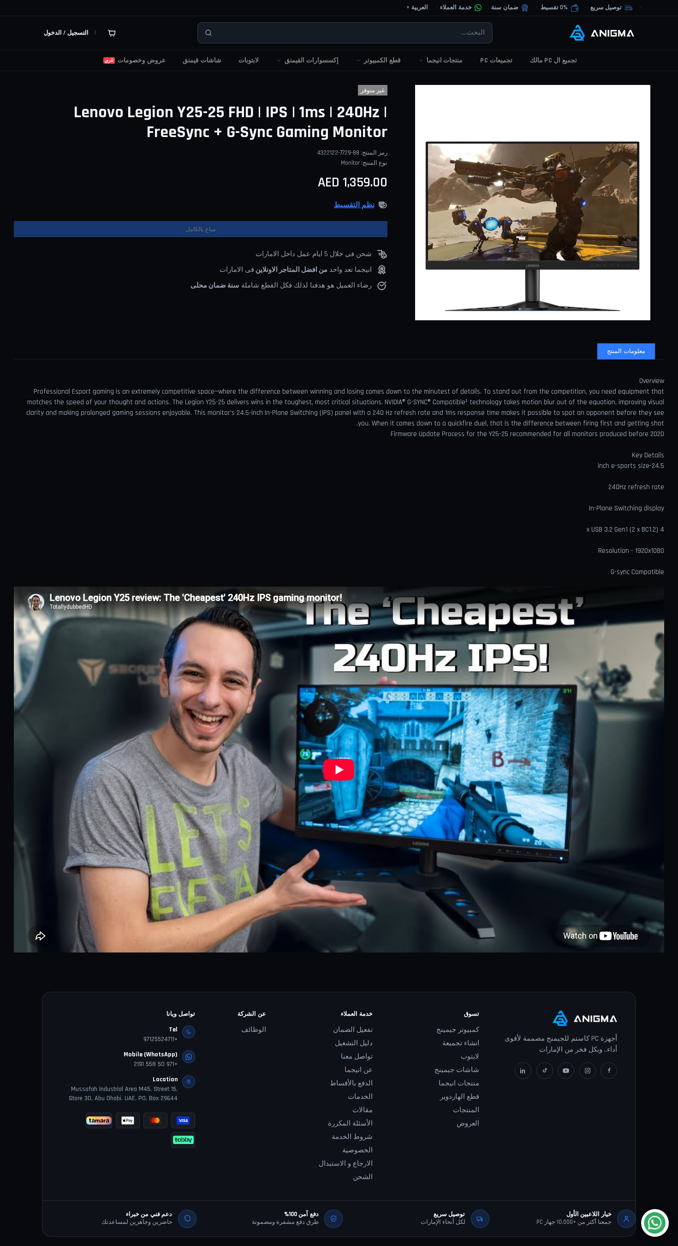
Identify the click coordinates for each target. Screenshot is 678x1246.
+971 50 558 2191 (156, 1064)
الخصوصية (357, 1150)
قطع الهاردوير (459, 1096)
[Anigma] (602, 33)
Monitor (350, 163)
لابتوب (470, 1056)
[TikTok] (544, 1070)
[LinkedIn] (523, 1070)
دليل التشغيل (354, 1043)
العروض (468, 1123)
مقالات (362, 1110)
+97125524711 (160, 1039)
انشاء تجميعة (460, 1043)
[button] (559, 8)
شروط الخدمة (352, 1136)
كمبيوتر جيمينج (457, 1029)
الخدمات (360, 1096)
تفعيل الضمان (353, 1029)
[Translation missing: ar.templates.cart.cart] (111, 33)
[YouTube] (566, 1070)
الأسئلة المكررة (350, 1123)
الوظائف (253, 1029)
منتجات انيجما (459, 1083)
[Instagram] (587, 1070)
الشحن (363, 1177)
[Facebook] (609, 1070)
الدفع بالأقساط (351, 1083)
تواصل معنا (357, 1056)
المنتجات (466, 1110)
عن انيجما (359, 1070)
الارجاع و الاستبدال (346, 1163)
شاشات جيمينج (456, 1070)
